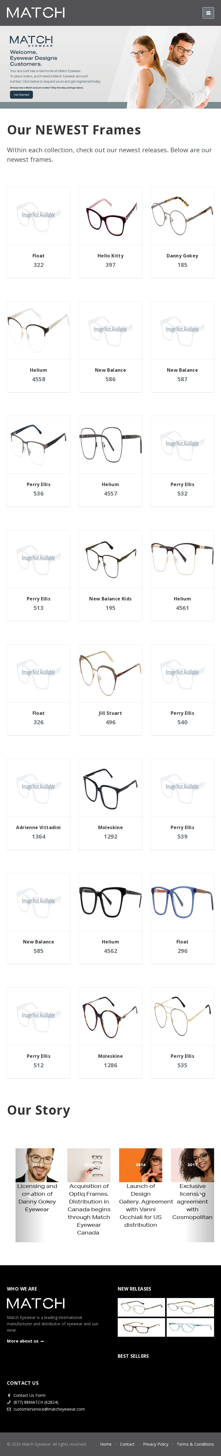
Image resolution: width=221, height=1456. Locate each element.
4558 (38, 379)
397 (111, 265)
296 (183, 951)
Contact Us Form (28, 1395)
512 (39, 1065)
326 (39, 722)
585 (39, 951)
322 (39, 265)
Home (106, 1444)
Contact (127, 1444)
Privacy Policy (155, 1444)
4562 (110, 951)
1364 (38, 836)
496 (111, 722)
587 (183, 379)
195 (111, 608)
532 (183, 493)
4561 (182, 608)
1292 (110, 836)
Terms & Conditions (195, 1444)
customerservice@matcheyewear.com (49, 1409)
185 (183, 265)
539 (183, 836)
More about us (23, 1341)
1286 (110, 1065)
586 (111, 379)
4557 (110, 493)
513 (39, 608)
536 (39, 493)
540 (183, 722)
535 (183, 1065)
